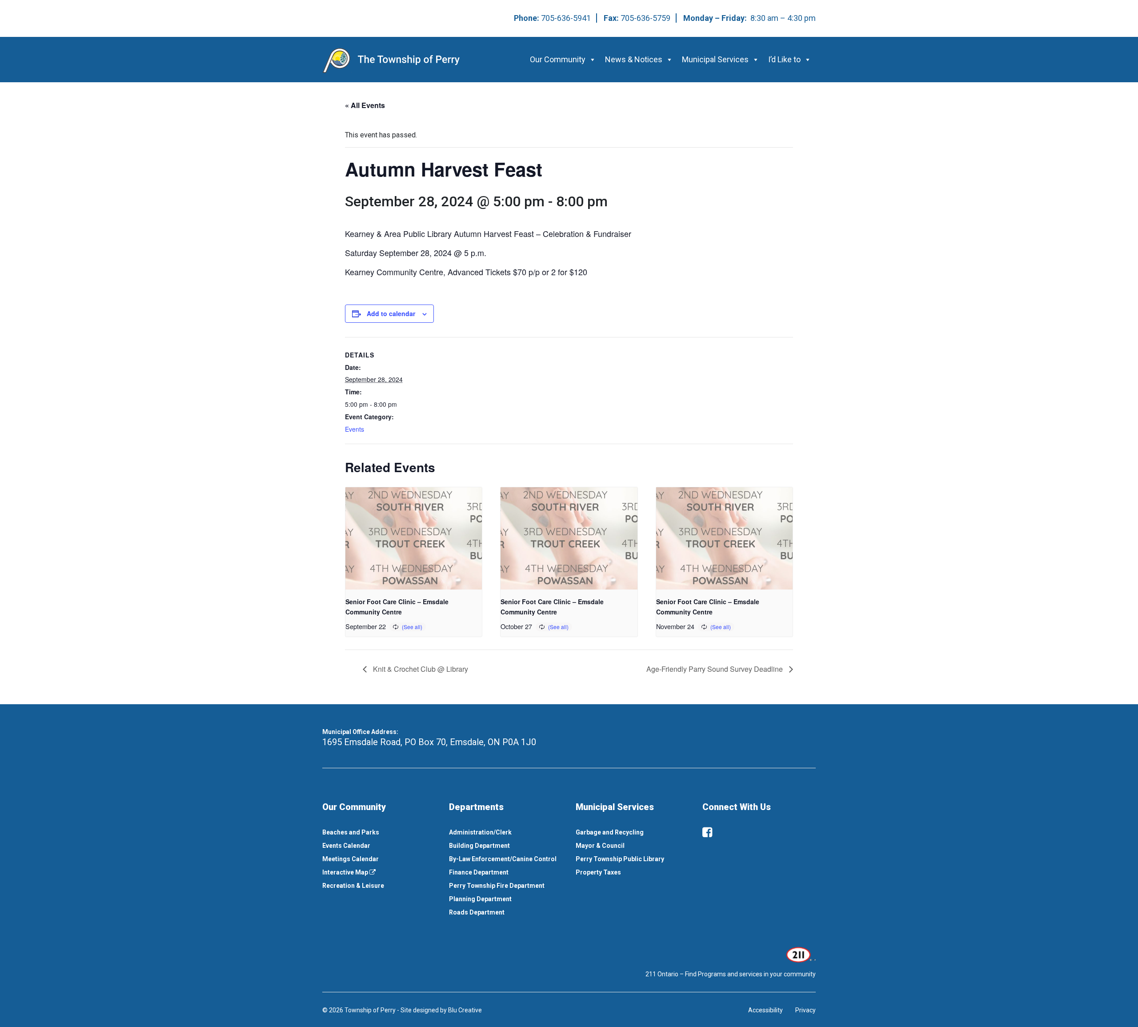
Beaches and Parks (350, 832)
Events (354, 429)
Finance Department (479, 872)
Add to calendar (391, 313)
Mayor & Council (600, 845)
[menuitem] (379, 832)
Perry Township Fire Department (497, 885)
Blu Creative (465, 1010)
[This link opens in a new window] (800, 954)
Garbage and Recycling (610, 832)
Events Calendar (346, 845)
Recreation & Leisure (353, 885)
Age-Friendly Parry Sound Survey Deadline (715, 669)
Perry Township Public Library (620, 859)
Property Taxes (598, 872)
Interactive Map (345, 872)
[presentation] (413, 538)
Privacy (805, 1010)
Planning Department (480, 899)
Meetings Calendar (350, 859)
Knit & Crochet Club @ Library (419, 669)
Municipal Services (715, 59)
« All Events (365, 105)
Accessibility (765, 1010)
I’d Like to (784, 59)
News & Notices (633, 59)
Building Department (479, 845)
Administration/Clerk (480, 832)
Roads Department (477, 912)
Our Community (557, 59)
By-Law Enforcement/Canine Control (503, 859)
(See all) (412, 626)
